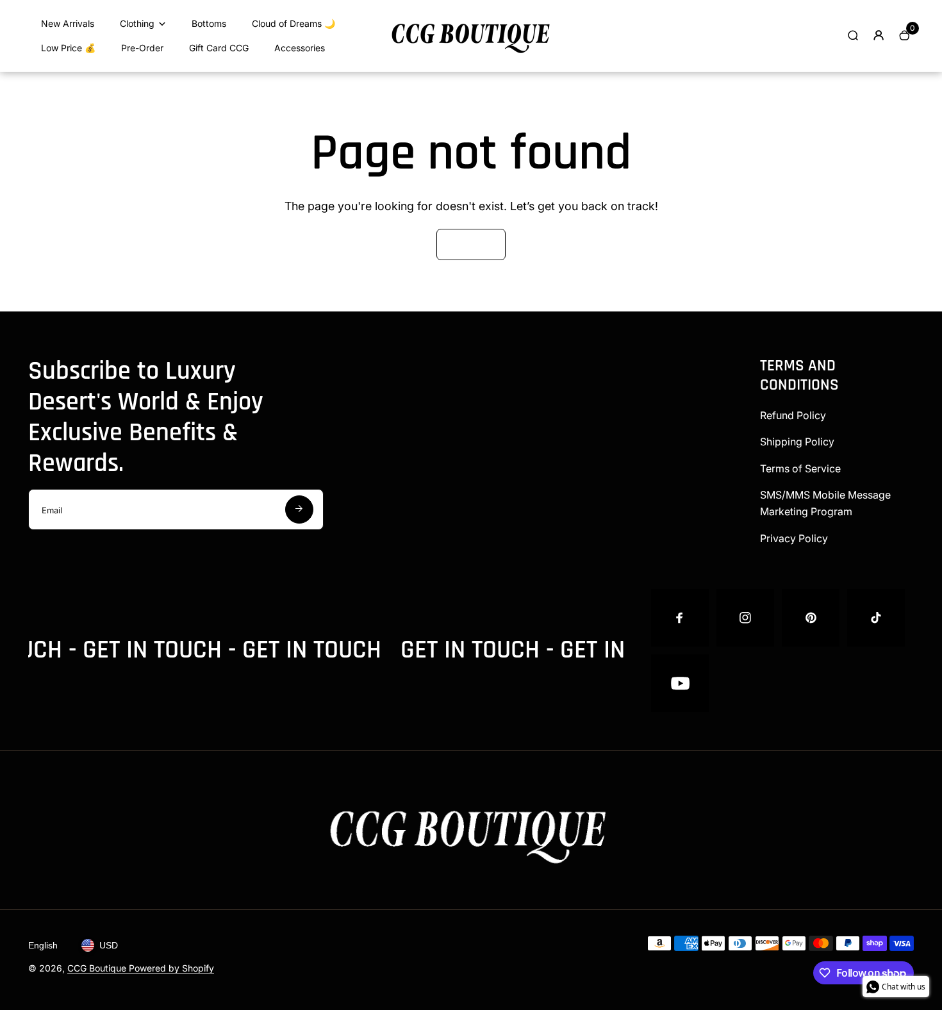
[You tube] (680, 683)
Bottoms (209, 23)
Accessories (299, 47)
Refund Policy (793, 415)
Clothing (137, 23)
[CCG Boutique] (471, 54)
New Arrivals (67, 23)
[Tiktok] (876, 618)
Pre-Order (142, 47)
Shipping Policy (797, 441)
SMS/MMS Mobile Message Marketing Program (825, 503)
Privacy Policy (794, 538)
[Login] (878, 35)
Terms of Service (800, 468)
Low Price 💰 (68, 47)
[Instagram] (745, 618)
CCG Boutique (98, 968)
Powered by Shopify (171, 968)
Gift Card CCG (219, 47)
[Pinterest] (810, 618)
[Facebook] (680, 618)
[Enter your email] (299, 509)
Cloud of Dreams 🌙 (293, 23)
